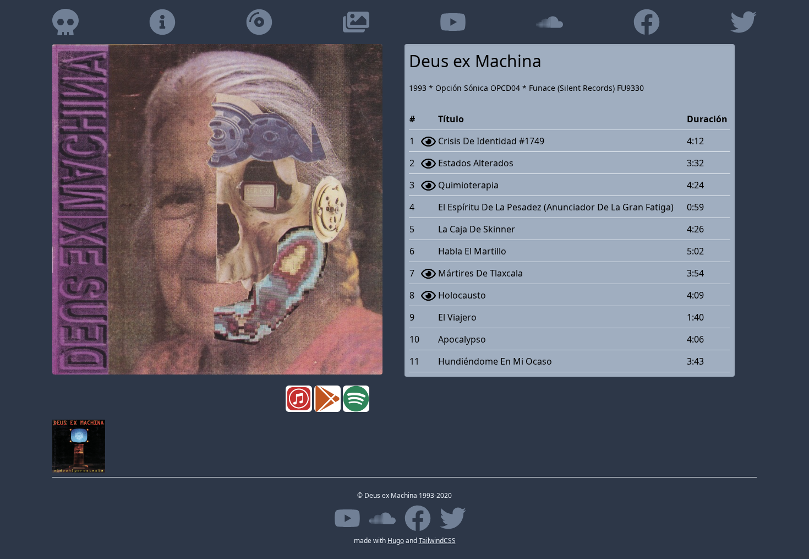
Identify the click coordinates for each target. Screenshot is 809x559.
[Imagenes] (356, 22)
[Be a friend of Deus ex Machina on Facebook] (646, 22)
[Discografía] (259, 22)
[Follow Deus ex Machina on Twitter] (743, 22)
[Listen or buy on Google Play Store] (328, 399)
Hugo (395, 540)
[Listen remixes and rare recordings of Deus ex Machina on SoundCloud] (550, 22)
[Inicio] (65, 22)
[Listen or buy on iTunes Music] (300, 399)
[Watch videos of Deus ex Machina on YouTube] (453, 22)
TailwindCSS (437, 540)
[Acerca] (162, 22)
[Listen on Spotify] (357, 399)
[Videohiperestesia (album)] (78, 446)
